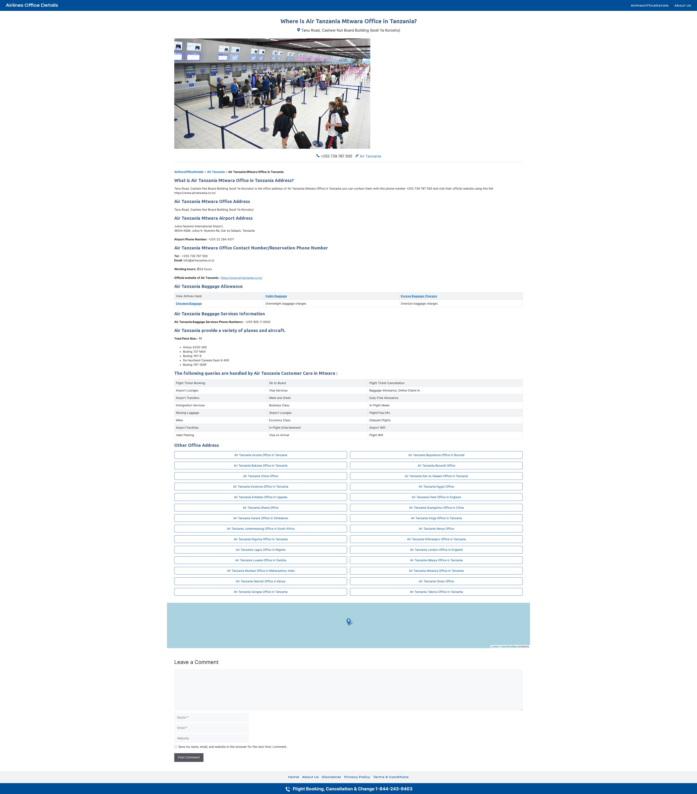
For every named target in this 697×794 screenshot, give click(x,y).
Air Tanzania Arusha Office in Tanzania (260, 455)
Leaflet (494, 646)
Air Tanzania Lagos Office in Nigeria (260, 549)
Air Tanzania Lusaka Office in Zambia (260, 560)
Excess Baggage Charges (419, 296)
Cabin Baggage (276, 296)
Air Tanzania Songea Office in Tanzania (261, 592)
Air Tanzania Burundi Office (436, 465)
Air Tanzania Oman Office (436, 581)
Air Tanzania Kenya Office (436, 528)
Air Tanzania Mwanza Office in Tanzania (436, 571)
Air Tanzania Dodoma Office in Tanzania (260, 486)
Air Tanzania (370, 156)
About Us (682, 5)
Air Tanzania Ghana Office (261, 507)
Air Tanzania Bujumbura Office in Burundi (436, 455)
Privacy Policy (357, 777)
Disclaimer (331, 777)
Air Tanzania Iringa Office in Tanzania (436, 518)
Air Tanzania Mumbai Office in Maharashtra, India (260, 571)
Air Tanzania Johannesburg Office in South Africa (261, 528)
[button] (348, 621)
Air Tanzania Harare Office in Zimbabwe (260, 518)
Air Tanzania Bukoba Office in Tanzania (261, 465)
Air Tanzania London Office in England (436, 549)
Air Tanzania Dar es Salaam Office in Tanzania (436, 476)
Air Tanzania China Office (260, 476)
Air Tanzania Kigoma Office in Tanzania (261, 539)
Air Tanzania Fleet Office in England (436, 497)
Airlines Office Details (32, 5)
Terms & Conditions (391, 777)
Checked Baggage (189, 303)
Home (293, 777)
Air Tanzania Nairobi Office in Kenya (260, 581)
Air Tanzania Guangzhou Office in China (436, 507)
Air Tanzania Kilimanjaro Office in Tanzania (436, 539)
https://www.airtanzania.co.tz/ (241, 278)
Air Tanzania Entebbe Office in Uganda (260, 497)
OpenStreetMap (509, 646)
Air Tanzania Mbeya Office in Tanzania (436, 560)
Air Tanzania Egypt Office (436, 486)
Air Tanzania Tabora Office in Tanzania (436, 592)
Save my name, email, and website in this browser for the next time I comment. (232, 746)
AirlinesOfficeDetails (650, 5)
